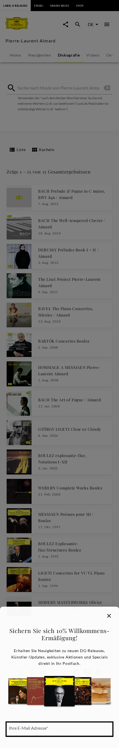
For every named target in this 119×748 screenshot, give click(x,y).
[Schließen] (109, 615)
